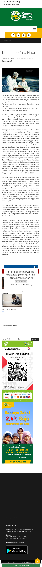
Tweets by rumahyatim (12, 518)
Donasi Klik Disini (21, 282)
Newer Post (6, 339)
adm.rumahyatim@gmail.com (15, 542)
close (35, 267)
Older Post (34, 339)
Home (20, 339)
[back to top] (37, 561)
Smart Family (28, 59)
